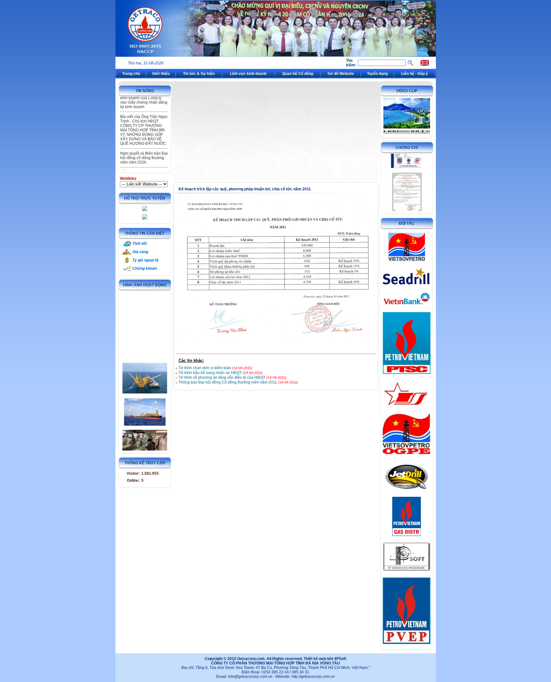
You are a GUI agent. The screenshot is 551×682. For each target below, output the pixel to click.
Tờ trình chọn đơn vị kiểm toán (205, 368)
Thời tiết (139, 243)
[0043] (144, 364)
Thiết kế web (315, 658)
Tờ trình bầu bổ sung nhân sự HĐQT (211, 372)
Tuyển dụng (377, 73)
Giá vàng (140, 252)
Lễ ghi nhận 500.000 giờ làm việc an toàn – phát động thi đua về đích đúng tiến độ (142, 165)
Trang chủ (131, 73)
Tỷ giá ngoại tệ (145, 260)
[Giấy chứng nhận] (407, 179)
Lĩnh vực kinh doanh (248, 73)
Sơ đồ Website (340, 73)
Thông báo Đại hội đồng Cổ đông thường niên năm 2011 (228, 382)
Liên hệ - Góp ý (414, 73)
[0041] (144, 432)
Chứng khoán (144, 268)
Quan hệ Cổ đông (297, 73)
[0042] (144, 397)
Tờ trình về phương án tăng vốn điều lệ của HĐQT (222, 377)
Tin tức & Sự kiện (199, 73)
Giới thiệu (161, 73)
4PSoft (340, 658)
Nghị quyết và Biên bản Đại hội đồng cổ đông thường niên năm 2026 (144, 144)
